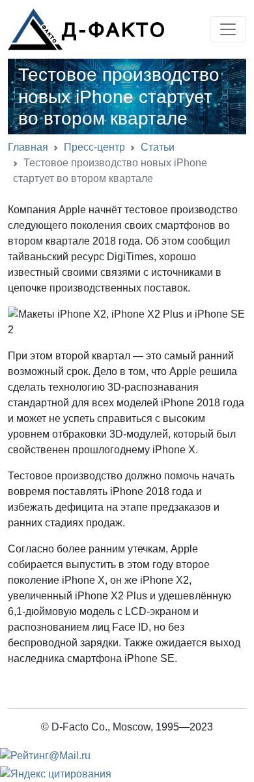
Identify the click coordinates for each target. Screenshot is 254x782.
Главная (28, 147)
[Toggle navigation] (228, 29)
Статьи (158, 147)
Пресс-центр (94, 147)
